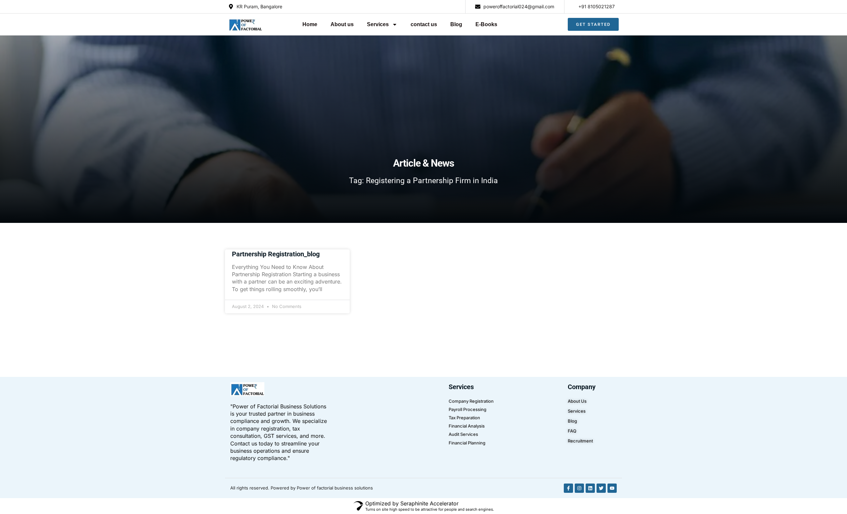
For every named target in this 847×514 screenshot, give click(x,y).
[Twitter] (601, 488)
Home (309, 24)
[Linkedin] (590, 488)
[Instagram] (579, 488)
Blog (456, 24)
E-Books (486, 24)
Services (378, 24)
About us (342, 24)
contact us (424, 24)
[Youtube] (612, 488)
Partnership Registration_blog (276, 254)
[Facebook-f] (568, 488)
